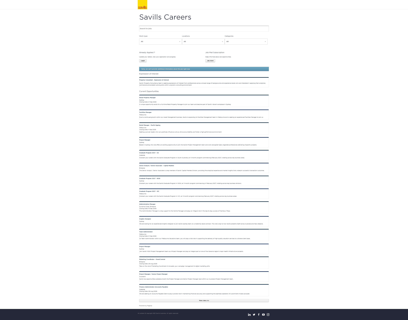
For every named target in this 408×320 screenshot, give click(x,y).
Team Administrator (146, 232)
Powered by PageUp (145, 305)
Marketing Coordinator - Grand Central (152, 259)
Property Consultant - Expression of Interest (154, 80)
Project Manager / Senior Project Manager (153, 274)
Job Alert (210, 60)
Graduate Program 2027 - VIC (149, 191)
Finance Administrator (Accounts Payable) (153, 287)
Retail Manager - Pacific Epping (149, 125)
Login (143, 60)
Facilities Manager (145, 112)
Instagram (268, 314)
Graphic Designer (145, 219)
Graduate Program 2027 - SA (149, 153)
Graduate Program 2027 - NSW (149, 178)
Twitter (254, 314)
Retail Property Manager (147, 97)
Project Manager (144, 140)
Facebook (258, 314)
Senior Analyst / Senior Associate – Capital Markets (156, 165)
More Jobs (203, 300)
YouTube (263, 314)
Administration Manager (147, 204)
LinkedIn (249, 314)
